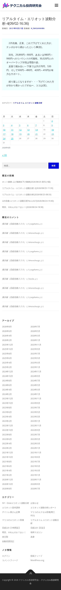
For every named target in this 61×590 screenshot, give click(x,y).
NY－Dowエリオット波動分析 (15, 503)
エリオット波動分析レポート (43, 507)
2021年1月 (35, 475)
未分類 (5, 536)
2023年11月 (35, 398)
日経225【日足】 (38, 527)
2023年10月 (7, 403)
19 (20, 134)
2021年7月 (35, 461)
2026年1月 (35, 340)
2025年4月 (7, 362)
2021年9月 (35, 457)
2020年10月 (7, 484)
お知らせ (34, 503)
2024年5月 (35, 385)
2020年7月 (35, 488)
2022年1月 (35, 448)
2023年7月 (35, 407)
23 (52, 134)
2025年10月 (7, 349)
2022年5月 (35, 439)
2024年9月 (35, 376)
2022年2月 (7, 448)
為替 (32, 536)
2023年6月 (7, 412)
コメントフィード (10, 560)
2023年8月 (7, 407)
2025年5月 (35, 358)
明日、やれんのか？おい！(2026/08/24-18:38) (22, 207)
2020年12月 (7, 479)
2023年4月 (7, 416)
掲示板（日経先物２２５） (14, 223)
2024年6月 (7, 385)
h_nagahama (38, 28)
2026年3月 (35, 335)
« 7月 (4, 155)
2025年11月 (35, 344)
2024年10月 (7, 376)
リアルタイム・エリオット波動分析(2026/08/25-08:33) (26, 194)
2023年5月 (35, 412)
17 (4, 134)
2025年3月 (35, 362)
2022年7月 (35, 434)
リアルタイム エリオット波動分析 (27, 103)
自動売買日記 (8, 541)
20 (28, 134)
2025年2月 (7, 367)
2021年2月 (7, 475)
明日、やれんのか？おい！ (14, 532)
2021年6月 (7, 466)
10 (4, 129)
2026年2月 (7, 340)
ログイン (6, 556)
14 (36, 129)
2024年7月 (35, 380)
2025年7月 (35, 353)
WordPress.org (37, 560)
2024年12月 (7, 371)
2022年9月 (35, 430)
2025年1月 (35, 367)
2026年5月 (35, 331)
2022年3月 (35, 443)
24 (4, 138)
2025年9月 (35, 349)
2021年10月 (7, 457)
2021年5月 (35, 466)
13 (28, 129)
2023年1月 (35, 421)
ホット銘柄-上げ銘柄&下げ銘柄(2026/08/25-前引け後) (26, 181)
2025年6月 (7, 358)
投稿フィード (36, 556)
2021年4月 (7, 470)
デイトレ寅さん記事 (11, 512)
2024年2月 (7, 394)
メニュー (56, 5)
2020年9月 (35, 484)
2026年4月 (7, 335)
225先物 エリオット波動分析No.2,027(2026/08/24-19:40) (28, 200)
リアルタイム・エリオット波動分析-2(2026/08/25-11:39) (27, 188)
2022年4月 (7, 443)
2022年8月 (7, 434)
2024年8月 (7, 380)
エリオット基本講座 (11, 507)
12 (20, 129)
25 (12, 138)
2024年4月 (7, 389)
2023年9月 (35, 403)
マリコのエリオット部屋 (13, 520)
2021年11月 (35, 452)
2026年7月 (35, 326)
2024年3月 (35, 389)
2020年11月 (35, 479)
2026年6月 (7, 331)
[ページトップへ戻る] (31, 573)
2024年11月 (35, 371)
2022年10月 (7, 430)
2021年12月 (7, 452)
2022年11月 (35, 425)
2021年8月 (7, 461)
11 (12, 129)
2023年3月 (35, 416)
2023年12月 (7, 398)
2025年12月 (7, 344)
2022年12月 (7, 425)
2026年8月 (7, 326)
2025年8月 (7, 353)
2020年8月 (7, 488)
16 (52, 129)
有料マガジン (36, 532)
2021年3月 (35, 470)
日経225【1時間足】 (11, 527)
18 (12, 134)
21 (36, 134)
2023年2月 (7, 421)
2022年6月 (7, 439)
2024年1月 (35, 394)
